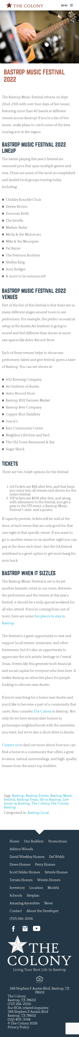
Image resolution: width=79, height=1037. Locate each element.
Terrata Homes (21, 880)
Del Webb (56, 857)
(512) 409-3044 (19, 1020)
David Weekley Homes (27, 857)
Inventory (17, 888)
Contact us (10, 745)
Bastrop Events (37, 796)
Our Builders (34, 841)
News (48, 903)
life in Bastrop (50, 800)
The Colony (43, 711)
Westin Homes (48, 880)
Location (36, 888)
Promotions (57, 841)
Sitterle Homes (56, 872)
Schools (16, 896)
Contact (16, 911)
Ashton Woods (21, 849)
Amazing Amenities (25, 903)
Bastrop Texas (27, 800)
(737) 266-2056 (21, 919)
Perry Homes (45, 865)
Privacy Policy (18, 1027)
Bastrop (18, 796)
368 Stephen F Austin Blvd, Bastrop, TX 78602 (39, 990)
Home (14, 841)
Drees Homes (20, 865)
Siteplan (33, 896)
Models (53, 888)
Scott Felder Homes (25, 872)
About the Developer (42, 911)
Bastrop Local (38, 813)
